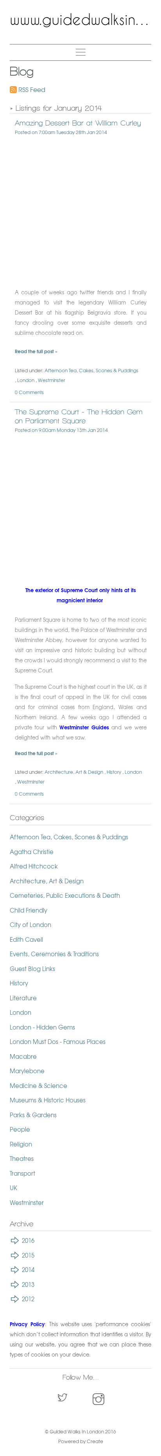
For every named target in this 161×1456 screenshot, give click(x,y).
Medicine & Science (38, 1085)
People (20, 1129)
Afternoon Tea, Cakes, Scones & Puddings (91, 370)
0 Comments (29, 392)
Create (95, 1441)
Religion (21, 1144)
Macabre (23, 1056)
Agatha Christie (32, 851)
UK (13, 1188)
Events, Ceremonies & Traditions (54, 954)
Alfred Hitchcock (34, 866)
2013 (28, 1284)
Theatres (22, 1158)
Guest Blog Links (32, 968)
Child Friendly (28, 910)
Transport (22, 1173)
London (25, 380)
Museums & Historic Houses (48, 1100)
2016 (28, 1240)
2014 (28, 1269)
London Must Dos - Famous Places (58, 1041)
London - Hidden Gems (42, 1027)
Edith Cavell (26, 939)
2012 (28, 1299)
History (114, 771)
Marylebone (27, 1071)
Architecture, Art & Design (74, 771)
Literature (23, 998)
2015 (28, 1255)
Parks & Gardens (33, 1115)
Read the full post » (36, 351)
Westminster (51, 380)
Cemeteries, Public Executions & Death (65, 895)
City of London (30, 924)
